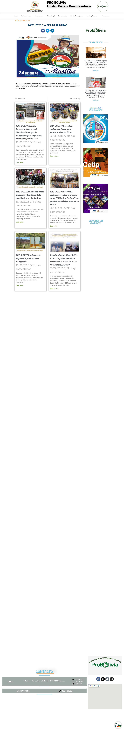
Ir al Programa (95, 138)
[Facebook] (98, 679)
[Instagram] (112, 679)
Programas (39, 16)
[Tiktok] (107, 679)
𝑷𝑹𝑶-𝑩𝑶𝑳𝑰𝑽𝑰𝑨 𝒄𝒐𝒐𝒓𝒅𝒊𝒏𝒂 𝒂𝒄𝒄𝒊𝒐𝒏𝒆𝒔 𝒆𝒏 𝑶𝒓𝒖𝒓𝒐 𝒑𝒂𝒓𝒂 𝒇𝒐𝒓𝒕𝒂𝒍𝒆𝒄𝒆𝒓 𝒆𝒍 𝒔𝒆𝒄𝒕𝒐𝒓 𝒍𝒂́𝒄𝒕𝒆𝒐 (61, 129)
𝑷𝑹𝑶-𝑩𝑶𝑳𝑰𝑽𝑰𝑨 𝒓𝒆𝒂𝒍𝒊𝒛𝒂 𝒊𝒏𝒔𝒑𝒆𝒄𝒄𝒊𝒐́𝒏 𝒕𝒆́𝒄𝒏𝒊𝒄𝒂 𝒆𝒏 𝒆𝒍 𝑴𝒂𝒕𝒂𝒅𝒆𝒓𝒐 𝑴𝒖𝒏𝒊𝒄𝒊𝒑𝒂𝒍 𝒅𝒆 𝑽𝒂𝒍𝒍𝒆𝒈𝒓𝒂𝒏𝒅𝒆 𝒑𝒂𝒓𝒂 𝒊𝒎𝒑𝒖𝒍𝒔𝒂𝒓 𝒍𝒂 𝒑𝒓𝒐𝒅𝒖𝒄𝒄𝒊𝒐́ (29, 132)
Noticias (26, 20)
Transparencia (62, 16)
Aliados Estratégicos (76, 16)
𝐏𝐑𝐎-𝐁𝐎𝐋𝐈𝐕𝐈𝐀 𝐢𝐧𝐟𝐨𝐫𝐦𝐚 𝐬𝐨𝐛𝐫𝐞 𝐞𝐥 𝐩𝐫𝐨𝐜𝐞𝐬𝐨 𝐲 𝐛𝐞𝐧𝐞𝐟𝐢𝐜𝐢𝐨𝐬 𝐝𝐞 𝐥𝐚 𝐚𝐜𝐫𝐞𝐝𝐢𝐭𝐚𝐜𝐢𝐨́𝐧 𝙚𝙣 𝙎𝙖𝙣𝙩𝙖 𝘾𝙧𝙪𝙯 (30, 194)
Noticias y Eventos (91, 16)
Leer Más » (96, 70)
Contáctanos (105, 16)
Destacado (19, 20)
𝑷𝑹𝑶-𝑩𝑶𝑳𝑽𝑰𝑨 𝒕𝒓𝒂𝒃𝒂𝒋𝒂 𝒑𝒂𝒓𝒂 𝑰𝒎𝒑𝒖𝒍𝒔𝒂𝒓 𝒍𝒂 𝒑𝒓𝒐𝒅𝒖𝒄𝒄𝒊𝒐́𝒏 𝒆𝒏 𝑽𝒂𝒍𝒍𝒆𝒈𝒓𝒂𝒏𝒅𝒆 (28, 258)
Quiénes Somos (26, 16)
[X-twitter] (103, 679)
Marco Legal (51, 16)
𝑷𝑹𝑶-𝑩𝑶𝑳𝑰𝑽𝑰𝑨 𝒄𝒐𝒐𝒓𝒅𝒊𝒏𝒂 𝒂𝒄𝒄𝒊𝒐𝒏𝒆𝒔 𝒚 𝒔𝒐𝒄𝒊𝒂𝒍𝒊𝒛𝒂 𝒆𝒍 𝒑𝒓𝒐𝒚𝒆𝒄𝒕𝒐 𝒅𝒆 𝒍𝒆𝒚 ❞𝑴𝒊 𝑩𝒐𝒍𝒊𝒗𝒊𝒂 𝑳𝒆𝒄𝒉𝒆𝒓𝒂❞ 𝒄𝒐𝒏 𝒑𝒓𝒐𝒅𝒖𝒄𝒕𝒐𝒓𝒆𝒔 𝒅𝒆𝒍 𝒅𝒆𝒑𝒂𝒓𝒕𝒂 (64, 198)
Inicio (16, 16)
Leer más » (20, 162)
